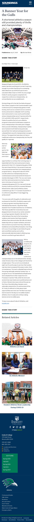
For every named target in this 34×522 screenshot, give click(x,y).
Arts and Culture (6, 501)
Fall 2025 (5, 461)
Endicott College (17, 420)
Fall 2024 (6, 467)
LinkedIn (23, 427)
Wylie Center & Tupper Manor (9, 508)
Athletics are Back (17, 347)
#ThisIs (17, 430)
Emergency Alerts (6, 510)
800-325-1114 (6, 444)
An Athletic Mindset (17, 376)
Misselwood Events (7, 505)
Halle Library (5, 497)
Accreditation (12, 519)
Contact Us (6, 451)
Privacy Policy (20, 519)
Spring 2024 (7, 470)
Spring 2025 (6, 464)
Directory (6, 449)
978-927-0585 (6, 442)
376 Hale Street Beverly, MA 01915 (7, 438)
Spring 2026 (6, 459)
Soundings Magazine (10, 3)
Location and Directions (10, 447)
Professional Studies (7, 495)
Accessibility (29, 519)
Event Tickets (5, 503)
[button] (30, 3)
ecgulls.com (5, 303)
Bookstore (5, 499)
